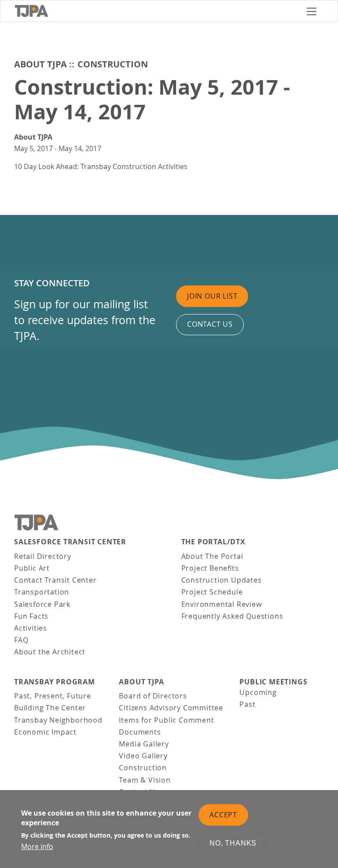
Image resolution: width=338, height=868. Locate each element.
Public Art (32, 568)
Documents (140, 732)
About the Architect (49, 652)
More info (37, 846)
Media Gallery (144, 744)
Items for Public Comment (166, 720)
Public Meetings (273, 682)
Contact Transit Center (55, 580)
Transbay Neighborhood (58, 720)
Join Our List (212, 296)
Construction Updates (221, 580)
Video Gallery (143, 756)
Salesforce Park (42, 604)
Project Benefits (210, 568)
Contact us (210, 324)
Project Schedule (212, 592)
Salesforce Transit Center (70, 542)
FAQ (21, 640)
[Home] (157, 11)
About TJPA (40, 64)
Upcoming (257, 692)
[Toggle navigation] (311, 11)
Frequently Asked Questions (232, 616)
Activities (30, 628)
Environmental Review (221, 604)
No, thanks (233, 843)
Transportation (41, 592)
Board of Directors (153, 696)
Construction (112, 64)
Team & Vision (144, 780)
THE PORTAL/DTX (213, 542)
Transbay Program (54, 682)
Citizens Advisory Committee (171, 708)
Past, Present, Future (52, 696)
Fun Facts (31, 616)
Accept (223, 815)
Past (247, 704)
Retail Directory (42, 556)
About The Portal (212, 556)
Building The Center (50, 708)
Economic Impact (45, 732)
